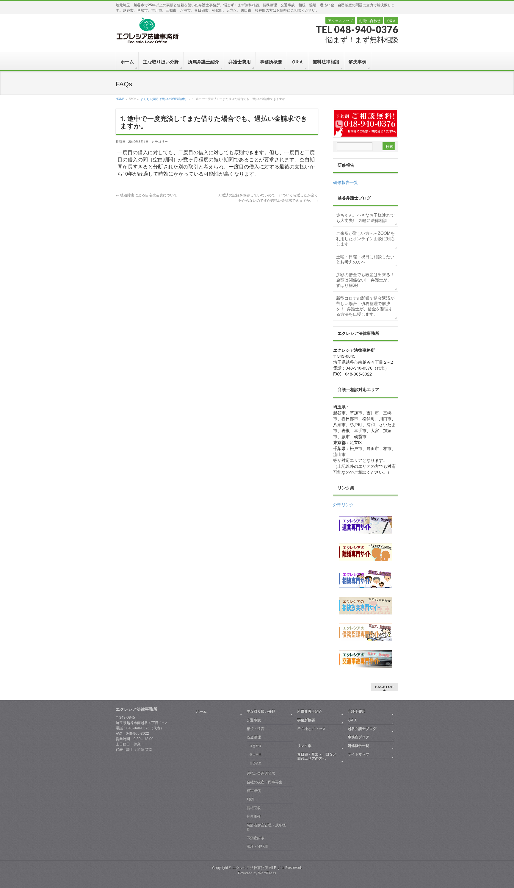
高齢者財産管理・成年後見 (266, 827)
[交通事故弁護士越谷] (365, 659)
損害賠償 (254, 791)
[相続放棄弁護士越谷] (365, 606)
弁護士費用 (357, 711)
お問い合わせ (369, 20)
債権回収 (254, 808)
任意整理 (255, 746)
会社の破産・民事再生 (264, 782)
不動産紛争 (255, 838)
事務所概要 (306, 720)
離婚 (250, 799)
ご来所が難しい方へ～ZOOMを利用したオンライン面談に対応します (365, 238)
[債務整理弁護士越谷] (365, 632)
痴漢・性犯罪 (257, 846)
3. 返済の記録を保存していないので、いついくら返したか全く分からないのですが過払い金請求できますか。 (268, 197)
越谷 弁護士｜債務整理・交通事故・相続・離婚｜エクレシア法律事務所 (147, 30)
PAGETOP (384, 687)
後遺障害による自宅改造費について (146, 194)
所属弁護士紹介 (309, 711)
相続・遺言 (255, 729)
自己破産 (255, 763)
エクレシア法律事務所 (250, 868)
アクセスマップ (340, 20)
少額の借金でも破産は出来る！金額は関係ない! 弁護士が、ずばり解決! (365, 279)
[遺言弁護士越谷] (365, 525)
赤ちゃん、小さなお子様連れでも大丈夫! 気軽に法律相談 (365, 217)
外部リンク (343, 504)
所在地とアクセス (311, 729)
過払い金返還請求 (261, 773)
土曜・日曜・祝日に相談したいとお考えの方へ (365, 259)
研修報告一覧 (345, 182)
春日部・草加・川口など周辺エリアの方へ (316, 756)
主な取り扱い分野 (261, 711)
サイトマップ (358, 754)
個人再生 (255, 754)
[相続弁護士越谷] (365, 579)
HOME (120, 99)
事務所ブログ (358, 737)
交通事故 (254, 720)
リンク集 (304, 746)
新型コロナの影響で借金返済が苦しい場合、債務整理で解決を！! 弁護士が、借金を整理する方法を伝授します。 (365, 306)
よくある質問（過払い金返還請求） (164, 99)
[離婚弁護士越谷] (365, 552)
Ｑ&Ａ (391, 20)
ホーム (201, 711)
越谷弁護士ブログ (362, 729)
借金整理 (254, 737)
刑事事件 (254, 816)
